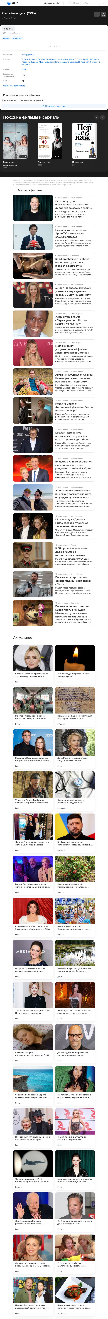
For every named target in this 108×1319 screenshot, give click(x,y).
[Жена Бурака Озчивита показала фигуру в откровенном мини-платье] (75, 1001)
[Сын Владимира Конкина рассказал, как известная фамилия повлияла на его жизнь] (33, 1212)
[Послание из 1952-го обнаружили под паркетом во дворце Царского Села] (75, 707)
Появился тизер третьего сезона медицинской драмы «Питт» (73, 581)
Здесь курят (44, 162)
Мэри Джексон (46, 62)
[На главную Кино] (14, 3)
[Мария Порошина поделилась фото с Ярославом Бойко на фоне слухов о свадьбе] (33, 875)
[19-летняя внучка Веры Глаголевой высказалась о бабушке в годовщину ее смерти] (75, 1254)
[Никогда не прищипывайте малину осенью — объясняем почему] (75, 875)
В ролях (6, 59)
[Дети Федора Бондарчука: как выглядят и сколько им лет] (75, 1043)
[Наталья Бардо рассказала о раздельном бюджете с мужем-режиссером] (33, 1296)
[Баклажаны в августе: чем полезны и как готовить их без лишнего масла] (75, 1296)
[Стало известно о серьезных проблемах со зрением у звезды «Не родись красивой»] (33, 1254)
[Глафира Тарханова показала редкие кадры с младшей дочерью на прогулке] (33, 959)
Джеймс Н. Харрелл (79, 62)
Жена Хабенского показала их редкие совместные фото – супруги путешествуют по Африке (73, 494)
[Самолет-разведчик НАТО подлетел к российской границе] (33, 1170)
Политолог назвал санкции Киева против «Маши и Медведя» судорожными (72, 610)
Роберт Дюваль (29, 59)
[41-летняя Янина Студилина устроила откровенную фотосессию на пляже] (75, 1128)
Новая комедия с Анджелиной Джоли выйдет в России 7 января (74, 407)
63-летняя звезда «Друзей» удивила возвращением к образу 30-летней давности (73, 291)
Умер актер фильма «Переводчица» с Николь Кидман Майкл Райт (71, 320)
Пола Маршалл (61, 62)
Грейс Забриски (91, 59)
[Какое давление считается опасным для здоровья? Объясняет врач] (75, 791)
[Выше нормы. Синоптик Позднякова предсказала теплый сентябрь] (75, 917)
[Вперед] (102, 117)
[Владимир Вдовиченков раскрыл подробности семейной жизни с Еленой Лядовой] (33, 749)
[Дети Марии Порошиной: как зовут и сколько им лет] (75, 749)
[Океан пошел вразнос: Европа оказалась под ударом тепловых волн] (33, 1086)
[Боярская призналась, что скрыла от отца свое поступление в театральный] (75, 1170)
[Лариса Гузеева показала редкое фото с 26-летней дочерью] (33, 833)
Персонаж (77, 162)
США (24, 69)
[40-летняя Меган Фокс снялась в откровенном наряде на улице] (75, 1086)
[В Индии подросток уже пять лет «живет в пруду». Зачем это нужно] (75, 959)
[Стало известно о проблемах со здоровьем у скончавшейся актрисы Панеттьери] (33, 665)
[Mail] (9, 3)
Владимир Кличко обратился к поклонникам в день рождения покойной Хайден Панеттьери (73, 465)
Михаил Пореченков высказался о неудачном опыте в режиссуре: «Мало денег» (72, 436)
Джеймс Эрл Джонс (47, 59)
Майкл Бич (63, 59)
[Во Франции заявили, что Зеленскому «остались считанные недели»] (75, 833)
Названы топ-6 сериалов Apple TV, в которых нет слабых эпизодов (71, 233)
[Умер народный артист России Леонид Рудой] (75, 665)
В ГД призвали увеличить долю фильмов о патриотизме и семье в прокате (71, 552)
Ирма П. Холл (75, 59)
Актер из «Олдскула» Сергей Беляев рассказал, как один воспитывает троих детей (74, 378)
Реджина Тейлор (30, 62)
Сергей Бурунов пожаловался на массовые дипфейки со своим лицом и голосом (73, 205)
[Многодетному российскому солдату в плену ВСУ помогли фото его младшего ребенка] (33, 707)
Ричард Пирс (28, 54)
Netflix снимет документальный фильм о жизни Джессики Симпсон (72, 349)
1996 (4, 33)
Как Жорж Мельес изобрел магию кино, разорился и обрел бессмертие (72, 262)
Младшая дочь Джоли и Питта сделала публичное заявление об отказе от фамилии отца (71, 523)
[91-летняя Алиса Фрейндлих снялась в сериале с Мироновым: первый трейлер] (33, 791)
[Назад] (96, 117)
